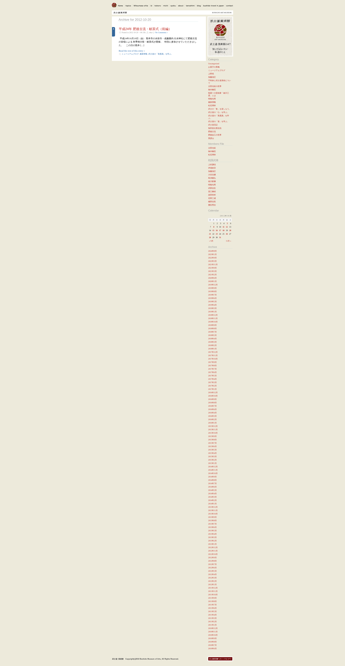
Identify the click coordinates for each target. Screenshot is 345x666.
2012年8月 (212, 561)
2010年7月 (212, 645)
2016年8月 (212, 403)
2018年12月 (213, 315)
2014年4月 (212, 493)
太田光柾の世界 (214, 86)
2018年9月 (212, 325)
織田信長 (212, 201)
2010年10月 (213, 635)
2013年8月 (212, 520)
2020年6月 (212, 278)
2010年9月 (212, 638)
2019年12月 (213, 285)
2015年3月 (212, 456)
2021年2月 (212, 275)
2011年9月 (212, 598)
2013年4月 (212, 534)
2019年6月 (212, 298)
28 (210, 237)
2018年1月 (212, 349)
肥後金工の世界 (214, 135)
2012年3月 (212, 578)
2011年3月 (212, 618)
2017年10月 (213, 359)
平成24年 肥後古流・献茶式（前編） (145, 29)
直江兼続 (212, 191)
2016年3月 (212, 416)
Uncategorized (213, 64)
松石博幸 (212, 105)
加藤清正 (212, 77)
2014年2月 (212, 500)
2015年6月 (212, 446)
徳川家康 (212, 181)
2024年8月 (212, 251)
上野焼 (211, 74)
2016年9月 (212, 399)
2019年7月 (212, 295)
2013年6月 (212, 527)
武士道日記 (213, 125)
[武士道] (114, 8)
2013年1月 (212, 544)
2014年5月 (212, 490)
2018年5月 (212, 335)
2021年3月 (212, 271)
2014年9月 (212, 477)
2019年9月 (212, 288)
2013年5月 (212, 531)
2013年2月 (212, 541)
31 (220, 237)
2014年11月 (213, 470)
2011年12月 (213, 588)
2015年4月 (212, 453)
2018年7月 (212, 332)
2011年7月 (212, 605)
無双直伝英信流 (214, 128)
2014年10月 (213, 473)
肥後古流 (212, 131)
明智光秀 (212, 99)
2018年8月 (212, 328)
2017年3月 (212, 382)
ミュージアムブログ (130, 54)
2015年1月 (212, 463)
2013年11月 (213, 510)
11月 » (228, 241)
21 (210, 234)
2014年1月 (212, 504)
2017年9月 (212, 362)
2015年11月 (213, 429)
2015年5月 (212, 450)
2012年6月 (212, 568)
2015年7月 (212, 443)
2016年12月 (213, 392)
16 (217, 230)
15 (213, 230)
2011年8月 (212, 601)
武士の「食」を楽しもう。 (219, 109)
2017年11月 (213, 355)
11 (223, 227)
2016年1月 (212, 423)
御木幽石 (212, 90)
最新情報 (143, 54)
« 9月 (211, 241)
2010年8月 (212, 642)
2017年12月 (213, 352)
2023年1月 (212, 254)
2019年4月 (212, 305)
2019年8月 (212, 291)
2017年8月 (212, 365)
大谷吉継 (212, 175)
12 (227, 227)
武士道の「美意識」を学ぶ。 (160, 54)
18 (223, 230)
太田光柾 (212, 148)
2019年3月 (212, 308)
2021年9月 (212, 268)
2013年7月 (212, 524)
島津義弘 (212, 178)
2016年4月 (212, 413)
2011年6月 (212, 608)
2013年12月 (213, 507)
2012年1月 (212, 584)
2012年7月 (212, 564)
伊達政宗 (212, 168)
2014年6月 (212, 487)
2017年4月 (212, 379)
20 (230, 230)
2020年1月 (212, 281)
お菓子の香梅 (214, 67)
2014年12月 (213, 467)
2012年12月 (213, 547)
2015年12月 (213, 426)
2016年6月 (212, 409)
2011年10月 (213, 595)
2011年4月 (212, 615)
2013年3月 (212, 537)
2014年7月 (212, 483)
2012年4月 (212, 574)
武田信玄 (212, 188)
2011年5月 (212, 611)
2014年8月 (212, 480)
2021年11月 (213, 264)
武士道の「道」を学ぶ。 (218, 121)
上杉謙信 (212, 164)
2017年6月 (212, 372)
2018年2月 (212, 345)
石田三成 (212, 198)
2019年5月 (212, 301)
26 (227, 234)
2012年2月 (212, 581)
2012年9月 (212, 557)
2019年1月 (212, 312)
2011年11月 (213, 591)
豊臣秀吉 (212, 205)
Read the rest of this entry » (132, 51)
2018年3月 (212, 342)
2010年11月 (213, 632)
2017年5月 (212, 376)
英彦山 (211, 138)
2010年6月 (212, 648)
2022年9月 (212, 258)
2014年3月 (212, 497)
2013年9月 (212, 517)
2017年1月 (212, 389)
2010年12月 (213, 628)
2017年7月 (212, 369)
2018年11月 (213, 318)
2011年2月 (212, 621)
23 (217, 234)
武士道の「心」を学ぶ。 (218, 112)
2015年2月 (212, 460)
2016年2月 (212, 419)
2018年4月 (212, 339)
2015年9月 (212, 436)
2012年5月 (212, 571)
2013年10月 (213, 514)
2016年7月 (212, 406)
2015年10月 (213, 433)
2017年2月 (212, 386)
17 (220, 230)
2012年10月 (213, 554)
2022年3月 (212, 261)
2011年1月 (212, 625)
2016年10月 (213, 396)
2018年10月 (213, 322)
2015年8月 (212, 440)
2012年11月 (213, 551)
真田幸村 (212, 195)
